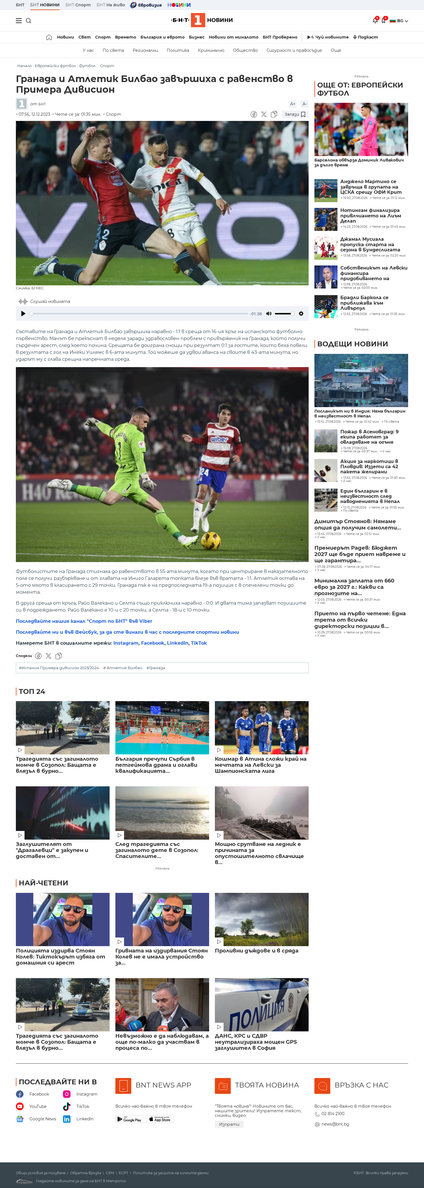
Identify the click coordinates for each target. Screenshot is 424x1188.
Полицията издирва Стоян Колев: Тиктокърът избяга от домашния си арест (60, 957)
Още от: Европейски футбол (360, 89)
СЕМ (110, 1173)
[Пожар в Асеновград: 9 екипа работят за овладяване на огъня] (325, 440)
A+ (292, 104)
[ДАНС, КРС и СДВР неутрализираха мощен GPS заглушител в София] (262, 1004)
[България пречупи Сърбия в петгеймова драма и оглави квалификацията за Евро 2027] (162, 727)
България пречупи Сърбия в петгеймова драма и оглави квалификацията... (156, 765)
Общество (245, 50)
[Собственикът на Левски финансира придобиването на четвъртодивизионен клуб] (325, 277)
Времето (125, 37)
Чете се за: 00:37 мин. (360, 451)
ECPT (123, 1173)
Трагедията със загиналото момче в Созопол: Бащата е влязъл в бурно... (57, 765)
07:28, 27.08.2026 (329, 567)
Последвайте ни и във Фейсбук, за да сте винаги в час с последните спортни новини (127, 632)
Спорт (103, 37)
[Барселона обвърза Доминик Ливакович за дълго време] (361, 129)
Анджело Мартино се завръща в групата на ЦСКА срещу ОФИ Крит (371, 187)
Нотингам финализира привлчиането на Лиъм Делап (370, 216)
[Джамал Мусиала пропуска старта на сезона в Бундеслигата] (325, 248)
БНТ (20, 4)
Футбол (87, 66)
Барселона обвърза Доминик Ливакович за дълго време (359, 163)
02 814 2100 (333, 1113)
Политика (178, 50)
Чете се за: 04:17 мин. (363, 567)
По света (113, 50)
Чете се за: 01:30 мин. (389, 478)
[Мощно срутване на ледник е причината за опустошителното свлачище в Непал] (262, 813)
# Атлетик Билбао (122, 668)
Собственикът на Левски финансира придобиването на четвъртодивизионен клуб (374, 273)
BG (401, 20)
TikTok (199, 643)
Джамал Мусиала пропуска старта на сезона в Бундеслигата (370, 245)
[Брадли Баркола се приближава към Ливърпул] (325, 306)
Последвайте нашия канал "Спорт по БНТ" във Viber (84, 621)
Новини (65, 37)
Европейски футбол (55, 66)
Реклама (162, 868)
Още (336, 50)
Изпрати (229, 1124)
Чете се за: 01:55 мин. (388, 507)
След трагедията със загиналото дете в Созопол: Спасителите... (156, 850)
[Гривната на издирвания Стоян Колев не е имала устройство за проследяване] (162, 919)
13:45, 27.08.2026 (329, 534)
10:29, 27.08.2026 (329, 632)
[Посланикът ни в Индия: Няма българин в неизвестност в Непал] (361, 380)
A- (305, 104)
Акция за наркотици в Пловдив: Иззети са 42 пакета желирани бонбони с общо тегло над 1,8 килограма (369, 467)
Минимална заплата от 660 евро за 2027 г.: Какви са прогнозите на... (354, 587)
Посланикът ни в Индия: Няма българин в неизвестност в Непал (360, 414)
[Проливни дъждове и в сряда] (262, 919)
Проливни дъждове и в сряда (257, 951)
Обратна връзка (85, 1173)
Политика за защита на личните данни (171, 1173)
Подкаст (368, 37)
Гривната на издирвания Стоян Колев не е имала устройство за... (161, 957)
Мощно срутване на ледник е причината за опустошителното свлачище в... (259, 853)
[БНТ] (23, 104)
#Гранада (156, 668)
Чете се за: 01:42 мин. (362, 422)
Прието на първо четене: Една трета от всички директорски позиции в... (360, 619)
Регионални (145, 50)
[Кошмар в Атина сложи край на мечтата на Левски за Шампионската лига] (262, 727)
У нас (88, 50)
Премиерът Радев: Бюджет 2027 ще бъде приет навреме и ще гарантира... (360, 554)
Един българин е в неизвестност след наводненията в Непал (370, 496)
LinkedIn (177, 643)
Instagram (125, 643)
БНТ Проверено (280, 37)
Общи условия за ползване (40, 1173)
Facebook (152, 643)
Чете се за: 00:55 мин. (363, 632)
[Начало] (49, 37)
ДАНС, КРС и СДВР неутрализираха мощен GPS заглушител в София (256, 1042)
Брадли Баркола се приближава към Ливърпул (364, 303)
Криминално (211, 50)
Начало (24, 66)
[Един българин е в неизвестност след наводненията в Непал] (325, 500)
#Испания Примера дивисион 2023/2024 (59, 668)
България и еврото (162, 37)
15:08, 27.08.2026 (355, 448)
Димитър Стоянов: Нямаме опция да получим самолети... (357, 524)
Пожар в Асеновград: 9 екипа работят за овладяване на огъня (369, 437)
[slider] (138, 313)
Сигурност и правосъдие (294, 50)
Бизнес (197, 37)
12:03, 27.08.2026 (329, 599)
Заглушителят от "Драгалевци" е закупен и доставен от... (52, 850)
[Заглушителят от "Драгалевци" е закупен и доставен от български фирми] (63, 813)
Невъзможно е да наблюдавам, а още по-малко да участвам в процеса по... (162, 1042)
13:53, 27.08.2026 (355, 478)
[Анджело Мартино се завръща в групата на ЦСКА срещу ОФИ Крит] (325, 190)
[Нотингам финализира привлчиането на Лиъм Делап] (325, 219)
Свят (84, 37)
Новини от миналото (233, 37)
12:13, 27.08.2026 (354, 507)
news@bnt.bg (335, 1124)
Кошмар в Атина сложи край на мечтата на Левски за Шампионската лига (261, 765)
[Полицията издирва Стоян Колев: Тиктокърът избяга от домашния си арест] (63, 919)
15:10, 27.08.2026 (329, 422)
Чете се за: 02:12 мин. (363, 534)
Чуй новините (332, 37)
